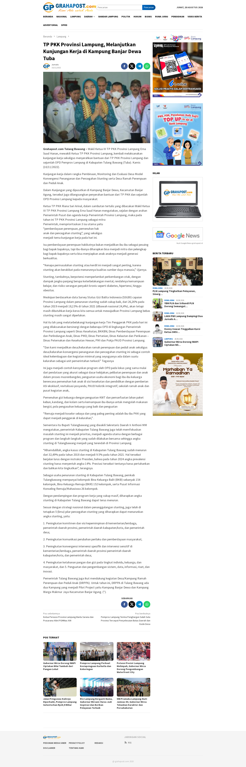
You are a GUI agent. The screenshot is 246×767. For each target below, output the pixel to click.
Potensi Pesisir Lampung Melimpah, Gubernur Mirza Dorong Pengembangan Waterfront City (131, 668)
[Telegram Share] (139, 66)
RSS (129, 742)
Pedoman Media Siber (54, 743)
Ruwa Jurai (158, 288)
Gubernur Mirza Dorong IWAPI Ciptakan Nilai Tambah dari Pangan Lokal (59, 666)
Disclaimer (49, 748)
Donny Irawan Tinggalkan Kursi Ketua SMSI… (182, 331)
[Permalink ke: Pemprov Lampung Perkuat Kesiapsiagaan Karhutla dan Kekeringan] (96, 651)
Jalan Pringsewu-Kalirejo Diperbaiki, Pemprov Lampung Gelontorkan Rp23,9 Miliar (60, 701)
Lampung (168, 339)
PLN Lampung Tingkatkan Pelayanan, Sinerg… (174, 293)
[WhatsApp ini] (147, 66)
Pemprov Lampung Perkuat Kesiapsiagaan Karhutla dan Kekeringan (95, 666)
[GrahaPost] (69, 7)
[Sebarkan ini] (124, 66)
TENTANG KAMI (76, 748)
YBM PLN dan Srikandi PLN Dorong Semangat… (179, 305)
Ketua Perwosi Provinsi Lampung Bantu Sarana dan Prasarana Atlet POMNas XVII (68, 617)
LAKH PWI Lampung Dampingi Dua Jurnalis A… (183, 318)
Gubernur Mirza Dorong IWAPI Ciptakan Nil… (181, 343)
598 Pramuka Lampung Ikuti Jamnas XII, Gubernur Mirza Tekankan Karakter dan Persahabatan (132, 703)
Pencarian (149, 7)
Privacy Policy (77, 743)
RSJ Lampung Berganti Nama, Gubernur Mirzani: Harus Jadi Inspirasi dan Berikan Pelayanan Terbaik (96, 703)
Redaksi (99, 743)
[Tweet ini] (132, 66)
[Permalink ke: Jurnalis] (46, 65)
